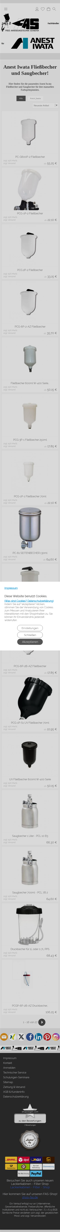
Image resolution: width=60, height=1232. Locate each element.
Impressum (11, 587)
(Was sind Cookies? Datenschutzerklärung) (29, 600)
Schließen (30, 634)
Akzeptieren (30, 641)
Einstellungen (30, 628)
